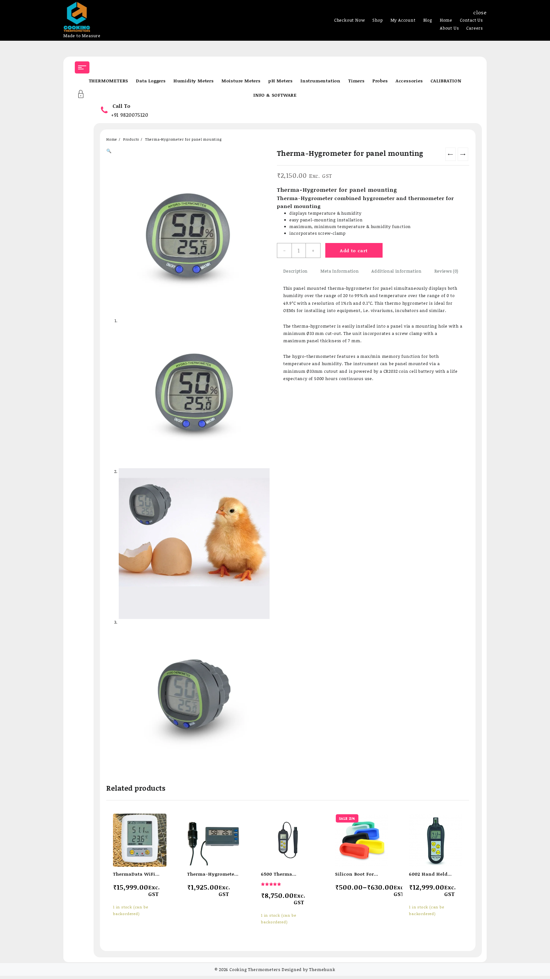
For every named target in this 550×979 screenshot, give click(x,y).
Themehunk (322, 969)
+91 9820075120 (129, 114)
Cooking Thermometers (254, 969)
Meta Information (340, 271)
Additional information (396, 271)
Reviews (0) (446, 271)
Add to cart (354, 250)
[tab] (295, 271)
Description (295, 271)
